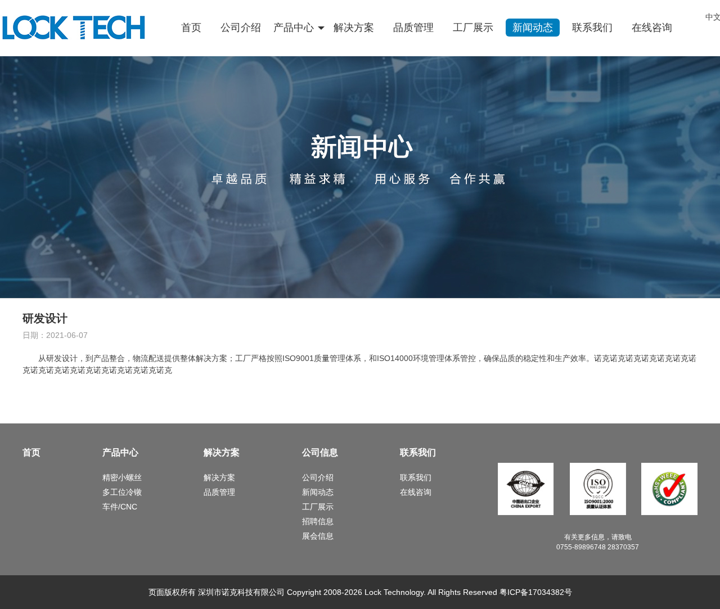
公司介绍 (240, 27)
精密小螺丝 (122, 477)
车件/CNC (119, 506)
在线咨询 (652, 27)
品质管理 (413, 27)
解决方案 (354, 27)
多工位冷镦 (122, 492)
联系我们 (592, 27)
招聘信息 (318, 521)
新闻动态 (532, 27)
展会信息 (318, 535)
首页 (191, 27)
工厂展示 (473, 27)
